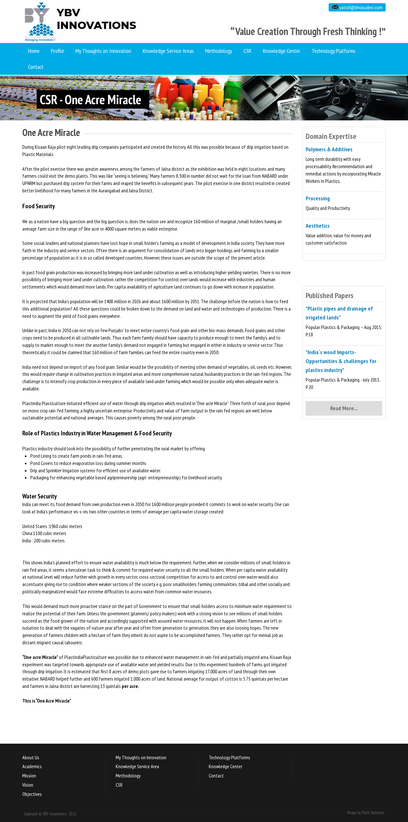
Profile (57, 50)
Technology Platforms (333, 50)
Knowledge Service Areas (168, 50)
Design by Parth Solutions (365, 812)
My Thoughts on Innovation (103, 50)
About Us (30, 757)
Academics (32, 766)
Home (34, 50)
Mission (29, 775)
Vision (27, 785)
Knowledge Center (281, 50)
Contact (35, 66)
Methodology (218, 50)
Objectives (32, 794)
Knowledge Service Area (137, 766)
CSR (247, 50)
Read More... (344, 408)
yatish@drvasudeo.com (360, 7)
